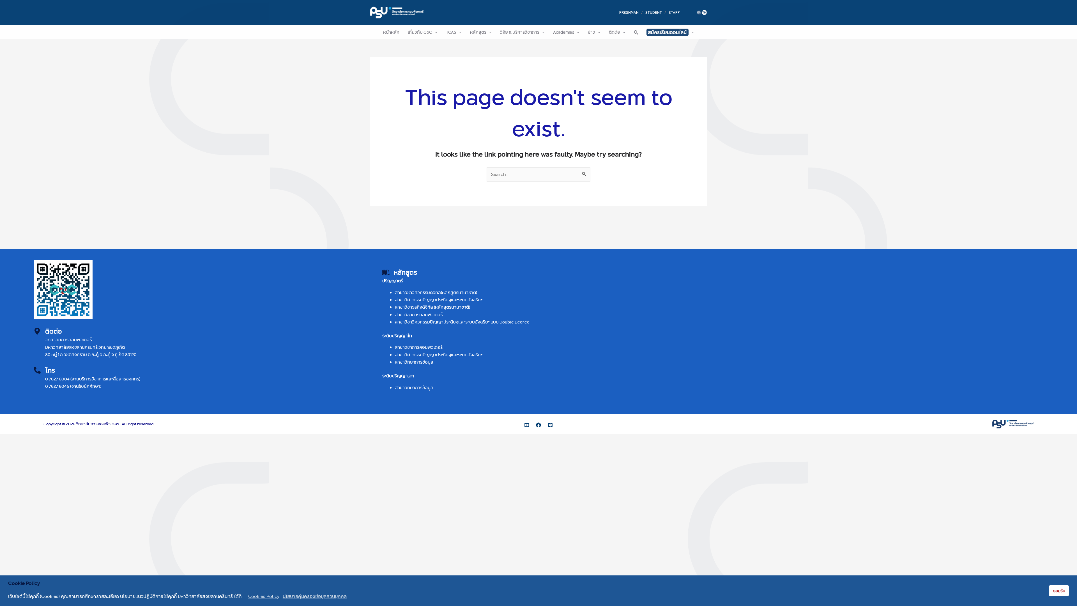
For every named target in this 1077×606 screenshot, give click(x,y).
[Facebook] (538, 425)
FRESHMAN (629, 12)
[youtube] (526, 425)
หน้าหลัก (391, 32)
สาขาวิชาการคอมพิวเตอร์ (419, 314)
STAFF (674, 12)
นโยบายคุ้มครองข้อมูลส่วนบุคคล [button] (315, 596)
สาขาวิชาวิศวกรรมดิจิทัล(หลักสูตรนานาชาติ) (436, 292)
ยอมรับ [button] (1059, 591)
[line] (550, 425)
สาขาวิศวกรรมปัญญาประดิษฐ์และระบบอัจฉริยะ (438, 300)
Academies (563, 32)
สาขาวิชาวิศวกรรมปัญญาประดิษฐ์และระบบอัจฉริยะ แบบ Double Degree (462, 322)
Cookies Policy (263, 596)
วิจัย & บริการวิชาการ (519, 32)
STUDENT (653, 12)
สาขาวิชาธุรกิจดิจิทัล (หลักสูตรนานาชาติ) (432, 307)
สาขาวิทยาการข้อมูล (414, 362)
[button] (435, 32)
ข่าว (591, 32)
